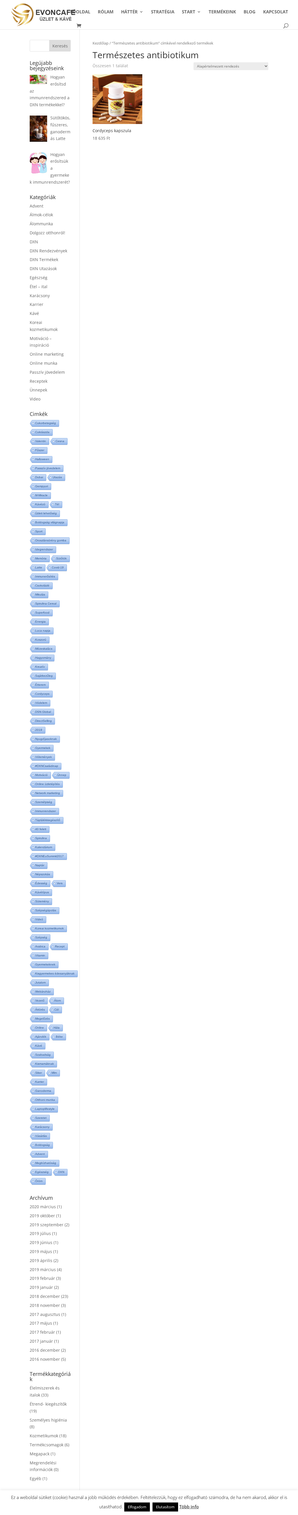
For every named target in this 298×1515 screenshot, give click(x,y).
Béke (59, 1036)
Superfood (42, 612)
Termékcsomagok (46, 1444)
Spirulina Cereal (45, 603)
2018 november (45, 1305)
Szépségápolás (45, 910)
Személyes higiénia (48, 1420)
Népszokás (42, 874)
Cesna (60, 441)
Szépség (41, 937)
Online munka (43, 363)
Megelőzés (42, 1018)
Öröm (38, 1181)
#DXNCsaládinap (46, 766)
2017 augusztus (45, 1314)
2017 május (41, 1323)
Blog (250, 12)
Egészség (38, 277)
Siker (38, 1072)
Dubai (39, 477)
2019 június (41, 1242)
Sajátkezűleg (44, 675)
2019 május (41, 1251)
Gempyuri (41, 486)
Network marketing (47, 793)
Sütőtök (61, 558)
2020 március (43, 1206)
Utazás (57, 477)
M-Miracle (41, 495)
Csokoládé (42, 585)
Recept (60, 946)
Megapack (39, 1453)
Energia (40, 621)
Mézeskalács (43, 648)
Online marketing (47, 354)
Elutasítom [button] (165, 1506)
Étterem (40, 684)
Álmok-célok (41, 214)
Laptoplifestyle (45, 1108)
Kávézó (40, 504)
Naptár (39, 865)
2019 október (42, 1215)
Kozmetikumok (44, 1435)
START (188, 12)
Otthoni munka (45, 1099)
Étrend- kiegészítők (48, 1404)
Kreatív (40, 666)
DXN (34, 241)
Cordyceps (42, 693)
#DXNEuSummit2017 (49, 856)
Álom (57, 1000)
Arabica (40, 946)
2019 (38, 729)
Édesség (41, 883)
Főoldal (80, 12)
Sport (38, 531)
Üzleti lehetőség (46, 513)
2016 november (45, 1359)
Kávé (34, 313)
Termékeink (222, 12)
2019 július (40, 1233)
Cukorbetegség (45, 423)
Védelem (41, 702)
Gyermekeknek (45, 964)
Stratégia (162, 12)
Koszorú (40, 639)
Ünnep (61, 775)
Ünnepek (38, 390)
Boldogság (42, 1145)
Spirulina (41, 838)
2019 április (41, 1260)
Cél (56, 1009)
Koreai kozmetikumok (49, 928)
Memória (41, 558)
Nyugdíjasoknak (46, 738)
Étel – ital (38, 286)
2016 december (45, 1350)
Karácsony (40, 295)
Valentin (40, 441)
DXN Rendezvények (48, 251)
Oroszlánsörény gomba (50, 540)
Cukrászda (42, 432)
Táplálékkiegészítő (47, 820)
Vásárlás (41, 1135)
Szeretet (41, 1117)
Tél (57, 504)
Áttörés (40, 1009)
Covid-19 (58, 567)
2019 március (43, 1269)
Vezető (40, 1000)
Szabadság (43, 1054)
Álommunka (41, 223)
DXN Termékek (44, 259)
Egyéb (35, 1478)
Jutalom (40, 982)
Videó (39, 919)
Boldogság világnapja (49, 522)
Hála (57, 1027)
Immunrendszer (45, 811)
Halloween (42, 459)
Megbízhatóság (45, 1163)
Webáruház (43, 991)
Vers (60, 883)
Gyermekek (42, 747)
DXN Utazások (43, 268)
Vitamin (40, 955)
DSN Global (43, 711)
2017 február (42, 1332)
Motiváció (41, 775)
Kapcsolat (275, 12)
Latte (38, 567)
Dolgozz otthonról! (47, 232)
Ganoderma (43, 1090)
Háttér (129, 12)
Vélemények (43, 757)
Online (39, 1027)
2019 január (41, 1287)
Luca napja (42, 630)
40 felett (40, 829)
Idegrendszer (44, 549)
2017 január (41, 1341)
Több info (189, 1506)
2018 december (45, 1296)
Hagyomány (43, 657)
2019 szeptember (46, 1224)
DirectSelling (43, 720)
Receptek (38, 381)
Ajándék (40, 1036)
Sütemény (42, 901)
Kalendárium (43, 847)
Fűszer (39, 450)
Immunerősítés (45, 576)
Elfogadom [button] (137, 1506)
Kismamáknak (44, 1063)
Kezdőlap (101, 43)
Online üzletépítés (47, 784)
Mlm (54, 1072)
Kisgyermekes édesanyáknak (54, 973)
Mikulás (40, 594)
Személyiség (43, 802)
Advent (36, 206)
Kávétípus (42, 892)
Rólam (105, 12)
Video (35, 399)
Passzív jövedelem (47, 372)
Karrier (36, 304)
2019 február (42, 1278)
